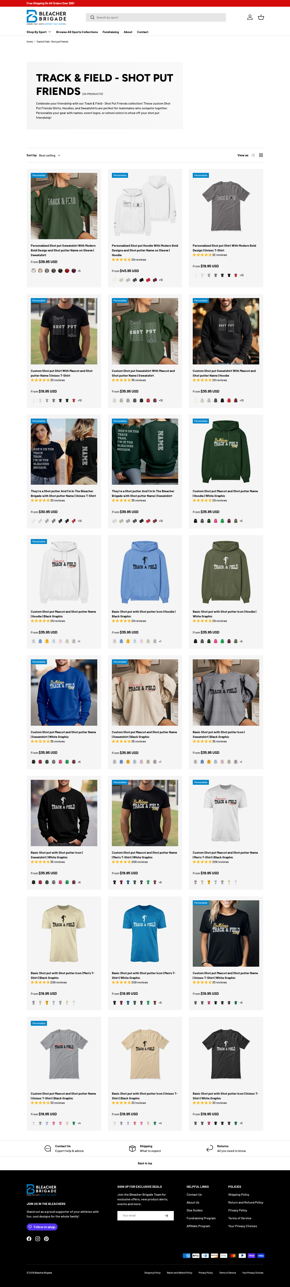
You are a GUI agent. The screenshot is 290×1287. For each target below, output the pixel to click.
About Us (193, 1202)
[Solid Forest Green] (134, 882)
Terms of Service (240, 1218)
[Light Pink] (60, 641)
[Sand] (40, 270)
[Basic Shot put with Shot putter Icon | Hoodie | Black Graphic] (145, 572)
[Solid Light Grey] (222, 882)
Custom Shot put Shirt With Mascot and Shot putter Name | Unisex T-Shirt (62, 373)
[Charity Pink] (53, 1123)
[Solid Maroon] (154, 882)
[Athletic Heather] (209, 275)
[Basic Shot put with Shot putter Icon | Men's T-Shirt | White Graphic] (145, 933)
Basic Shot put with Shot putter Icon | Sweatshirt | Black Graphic (219, 734)
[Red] (67, 270)
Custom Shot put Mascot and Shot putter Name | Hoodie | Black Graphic (63, 614)
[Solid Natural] (229, 882)
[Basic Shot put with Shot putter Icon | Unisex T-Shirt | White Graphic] (226, 1054)
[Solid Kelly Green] (148, 882)
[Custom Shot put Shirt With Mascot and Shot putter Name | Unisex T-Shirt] (64, 331)
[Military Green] (235, 521)
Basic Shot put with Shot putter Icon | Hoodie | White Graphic (224, 614)
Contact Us (194, 1194)
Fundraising (111, 32)
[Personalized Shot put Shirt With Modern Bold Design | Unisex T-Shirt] (226, 206)
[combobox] (156, 17)
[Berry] (209, 1002)
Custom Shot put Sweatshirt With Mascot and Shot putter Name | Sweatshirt (143, 373)
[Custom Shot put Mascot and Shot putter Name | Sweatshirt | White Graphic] (64, 692)
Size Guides (195, 1210)
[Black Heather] (222, 275)
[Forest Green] (209, 521)
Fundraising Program (201, 1218)
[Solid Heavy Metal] (141, 882)
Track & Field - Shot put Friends (52, 41)
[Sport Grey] (47, 270)
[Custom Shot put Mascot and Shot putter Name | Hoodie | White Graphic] (226, 452)
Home (30, 41)
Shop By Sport (37, 32)
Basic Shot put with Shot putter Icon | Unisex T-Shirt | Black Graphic (145, 1095)
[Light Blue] (53, 641)
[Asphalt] (202, 1002)
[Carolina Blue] (40, 641)
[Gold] (47, 641)
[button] (261, 17)
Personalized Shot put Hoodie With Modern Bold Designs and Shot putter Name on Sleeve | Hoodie (145, 250)
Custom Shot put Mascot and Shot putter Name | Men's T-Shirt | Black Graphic (225, 855)
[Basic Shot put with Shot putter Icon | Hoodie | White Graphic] (226, 572)
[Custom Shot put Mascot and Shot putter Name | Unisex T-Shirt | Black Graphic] (64, 1054)
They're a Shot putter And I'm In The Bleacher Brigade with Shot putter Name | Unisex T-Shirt (63, 493)
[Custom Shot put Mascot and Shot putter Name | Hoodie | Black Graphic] (64, 572)
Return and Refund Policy (245, 1202)
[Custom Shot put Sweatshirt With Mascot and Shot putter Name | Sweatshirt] (145, 331)
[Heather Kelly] (73, 1123)
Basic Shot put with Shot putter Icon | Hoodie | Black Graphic (143, 614)
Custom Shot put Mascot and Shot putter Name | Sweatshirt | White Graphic (63, 734)
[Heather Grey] (195, 882)
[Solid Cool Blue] (128, 882)
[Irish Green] (222, 521)
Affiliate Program (198, 1226)
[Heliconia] (215, 521)
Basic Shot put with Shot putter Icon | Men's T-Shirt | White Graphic (144, 975)
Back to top (145, 1163)
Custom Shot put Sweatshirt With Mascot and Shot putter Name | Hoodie (224, 373)
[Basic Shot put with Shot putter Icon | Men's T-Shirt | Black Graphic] (64, 933)
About (128, 32)
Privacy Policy (237, 1210)
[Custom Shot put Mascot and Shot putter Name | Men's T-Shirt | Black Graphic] (226, 813)
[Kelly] (235, 1002)
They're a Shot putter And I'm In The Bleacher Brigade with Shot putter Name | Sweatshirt (143, 493)
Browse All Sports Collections (77, 32)
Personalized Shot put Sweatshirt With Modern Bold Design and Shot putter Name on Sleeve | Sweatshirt (63, 250)
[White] (33, 270)
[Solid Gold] (209, 882)
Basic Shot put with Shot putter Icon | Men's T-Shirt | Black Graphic (62, 975)
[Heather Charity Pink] (60, 1123)
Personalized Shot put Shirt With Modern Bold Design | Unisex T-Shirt (224, 248)
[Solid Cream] (202, 882)
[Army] (195, 1002)
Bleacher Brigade (43, 1272)
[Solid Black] (114, 882)
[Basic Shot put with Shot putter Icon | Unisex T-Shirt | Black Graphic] (145, 1054)
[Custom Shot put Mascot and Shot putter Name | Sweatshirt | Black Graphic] (145, 692)
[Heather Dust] (202, 275)
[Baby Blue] (47, 1123)
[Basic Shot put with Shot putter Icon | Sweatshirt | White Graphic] (64, 813)
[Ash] (33, 641)
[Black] (60, 270)
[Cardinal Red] (40, 761)
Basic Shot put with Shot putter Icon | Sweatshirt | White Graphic (57, 855)
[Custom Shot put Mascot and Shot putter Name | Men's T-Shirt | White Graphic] (145, 813)
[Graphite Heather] (53, 761)
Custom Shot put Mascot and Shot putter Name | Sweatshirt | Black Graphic (144, 734)
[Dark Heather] (53, 270)
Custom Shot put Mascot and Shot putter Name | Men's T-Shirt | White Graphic (144, 855)
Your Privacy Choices (242, 1226)
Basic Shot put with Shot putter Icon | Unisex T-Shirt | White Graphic (225, 1095)
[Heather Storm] (215, 275)
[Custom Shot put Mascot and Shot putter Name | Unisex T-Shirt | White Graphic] (226, 933)
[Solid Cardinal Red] (121, 882)
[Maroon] (73, 270)
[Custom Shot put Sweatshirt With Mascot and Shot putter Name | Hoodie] (226, 331)
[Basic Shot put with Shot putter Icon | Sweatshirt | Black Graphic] (226, 692)
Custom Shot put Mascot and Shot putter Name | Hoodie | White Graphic (225, 493)
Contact (142, 32)
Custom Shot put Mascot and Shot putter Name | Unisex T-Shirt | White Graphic (225, 975)
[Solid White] (235, 882)
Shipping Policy (238, 1194)
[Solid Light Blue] (215, 882)
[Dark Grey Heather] (229, 1002)
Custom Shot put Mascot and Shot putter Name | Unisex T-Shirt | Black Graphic (63, 1095)
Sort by (32, 155)
